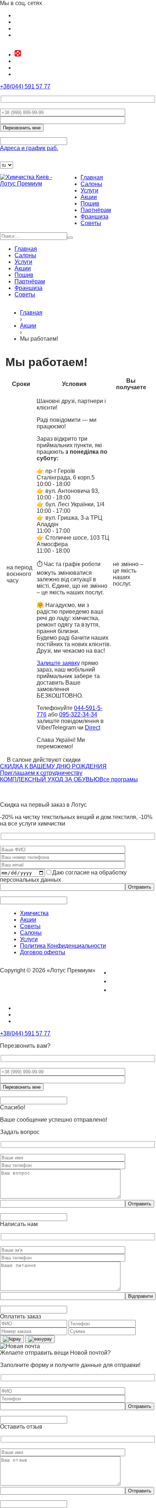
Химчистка (34, 913)
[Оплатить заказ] (4, 158)
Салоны (91, 184)
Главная (92, 177)
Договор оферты (42, 952)
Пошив (90, 203)
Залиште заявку (58, 663)
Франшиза (94, 216)
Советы (91, 223)
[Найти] (70, 238)
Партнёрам (96, 210)
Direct (92, 727)
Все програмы (118, 779)
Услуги (89, 190)
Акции (89, 197)
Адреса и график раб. (29, 148)
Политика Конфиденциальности (63, 946)
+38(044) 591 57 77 (25, 86)
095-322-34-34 (78, 714)
